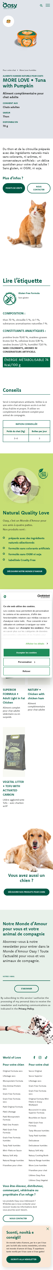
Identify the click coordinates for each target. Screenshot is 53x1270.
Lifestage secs (9, 1076)
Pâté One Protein (11, 1124)
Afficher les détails (35, 643)
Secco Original (35, 1071)
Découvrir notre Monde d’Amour (24, 571)
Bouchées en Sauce (37, 1117)
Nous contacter (38, 188)
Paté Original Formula (13, 1106)
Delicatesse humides (38, 1145)
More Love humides (38, 1165)
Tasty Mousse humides (39, 1130)
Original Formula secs (12, 1071)
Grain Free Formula (11, 1094)
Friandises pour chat (38, 1170)
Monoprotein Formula (13, 1081)
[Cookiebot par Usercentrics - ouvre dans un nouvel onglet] (38, 596)
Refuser (26, 671)
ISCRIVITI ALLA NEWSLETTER (23, 1259)
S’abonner (26, 988)
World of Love (12, 1057)
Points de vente (14, 188)
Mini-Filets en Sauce (12, 1150)
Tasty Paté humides (11, 1145)
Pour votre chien (13, 1064)
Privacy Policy (26, 1008)
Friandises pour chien (12, 1165)
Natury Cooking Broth (38, 1155)
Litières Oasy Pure (37, 1175)
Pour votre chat (39, 1064)
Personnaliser (25, 662)
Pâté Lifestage (9, 1111)
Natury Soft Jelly (10, 1155)
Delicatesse (34, 1140)
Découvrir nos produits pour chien (26, 892)
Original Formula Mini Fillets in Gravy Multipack (39, 1102)
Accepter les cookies (26, 652)
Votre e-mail (9, 976)
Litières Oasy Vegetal (38, 1180)
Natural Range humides (13, 1160)
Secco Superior (35, 1076)
